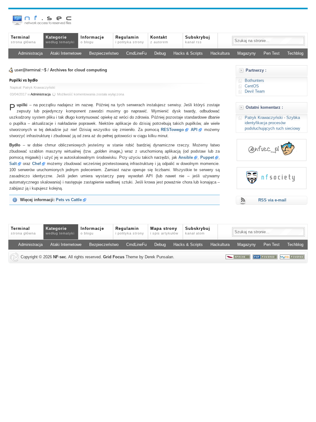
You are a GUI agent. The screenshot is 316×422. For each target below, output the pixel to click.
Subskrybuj (197, 39)
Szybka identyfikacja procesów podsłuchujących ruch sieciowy (272, 123)
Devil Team (255, 91)
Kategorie (60, 39)
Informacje (92, 39)
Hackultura (220, 53)
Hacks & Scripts (188, 53)
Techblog (295, 53)
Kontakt (159, 39)
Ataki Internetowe (65, 53)
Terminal (23, 39)
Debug (160, 53)
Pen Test (272, 53)
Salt (13, 164)
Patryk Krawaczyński (264, 118)
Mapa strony (164, 230)
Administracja (30, 53)
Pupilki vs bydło (23, 80)
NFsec (59, 257)
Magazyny (246, 53)
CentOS (252, 86)
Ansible (185, 157)
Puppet (207, 157)
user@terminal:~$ (30, 70)
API (194, 130)
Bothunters (254, 80)
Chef (36, 164)
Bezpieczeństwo (103, 53)
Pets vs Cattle (69, 200)
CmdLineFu (136, 53)
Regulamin (129, 39)
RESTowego (172, 130)
